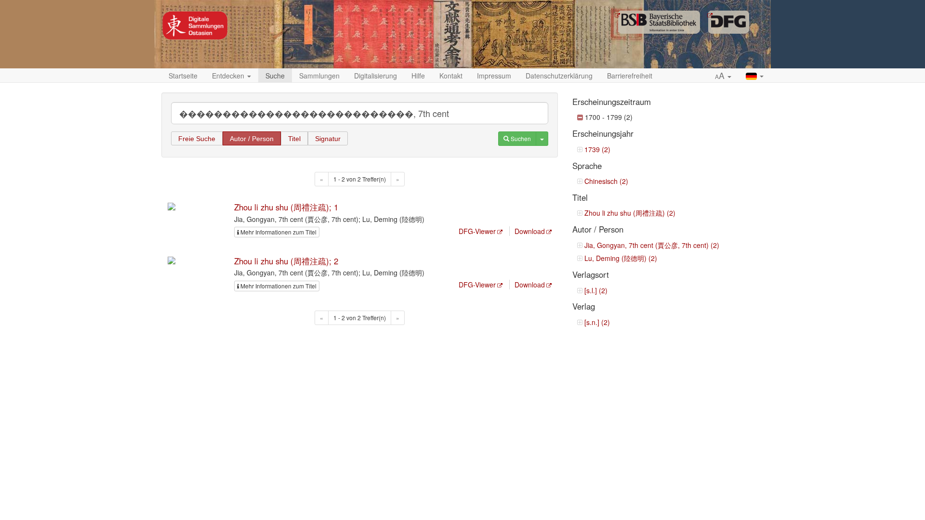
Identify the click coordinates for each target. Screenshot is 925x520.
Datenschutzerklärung (559, 75)
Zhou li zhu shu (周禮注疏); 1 (286, 207)
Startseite (183, 75)
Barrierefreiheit (629, 75)
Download (530, 231)
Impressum (494, 75)
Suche (275, 75)
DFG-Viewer (477, 231)
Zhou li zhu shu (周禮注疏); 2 (286, 261)
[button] (723, 76)
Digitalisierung (375, 75)
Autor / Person (252, 139)
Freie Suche (196, 139)
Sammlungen (319, 75)
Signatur (328, 139)
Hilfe (418, 75)
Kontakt (450, 75)
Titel (294, 139)
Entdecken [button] (229, 75)
